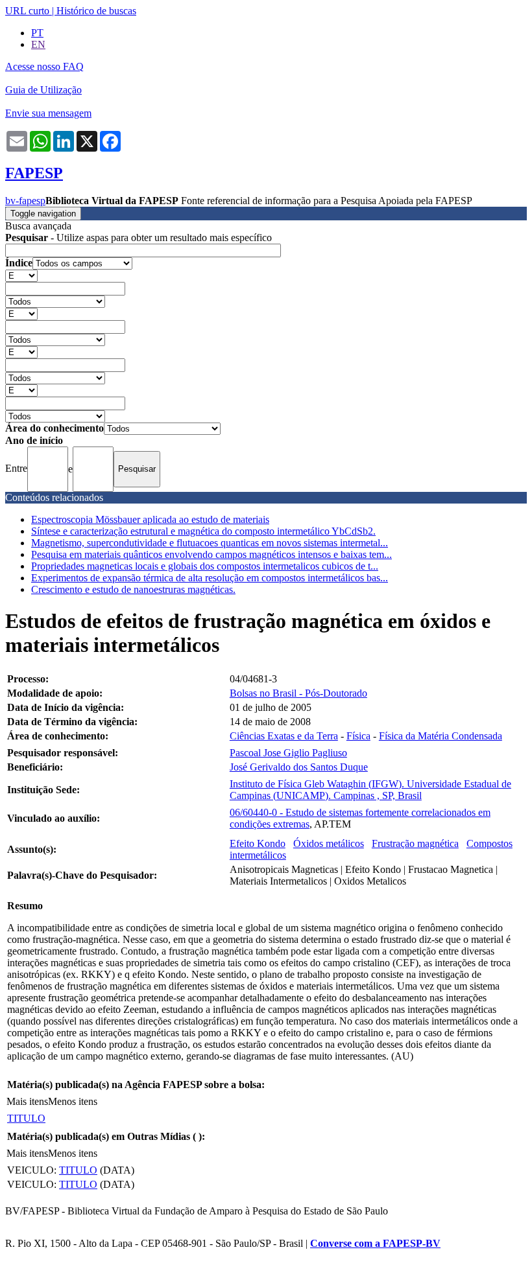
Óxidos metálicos (328, 843)
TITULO (26, 1118)
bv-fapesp (25, 200)
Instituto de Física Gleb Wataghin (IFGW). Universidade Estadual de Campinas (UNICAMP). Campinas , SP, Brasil (370, 789)
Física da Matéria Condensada (440, 735)
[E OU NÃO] (21, 275)
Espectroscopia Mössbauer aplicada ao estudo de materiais (150, 519)
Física (358, 735)
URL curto (27, 10)
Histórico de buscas (96, 10)
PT (37, 32)
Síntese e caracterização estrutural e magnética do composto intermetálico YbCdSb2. (203, 531)
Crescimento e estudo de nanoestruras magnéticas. (133, 589)
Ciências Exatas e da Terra (284, 735)
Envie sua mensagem (48, 113)
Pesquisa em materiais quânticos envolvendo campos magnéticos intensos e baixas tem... (211, 554)
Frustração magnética (415, 843)
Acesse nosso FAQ (44, 66)
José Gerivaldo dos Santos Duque (299, 766)
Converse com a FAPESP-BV (375, 1243)
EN (38, 44)
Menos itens (72, 1101)
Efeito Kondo (257, 843)
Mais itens (27, 1101)
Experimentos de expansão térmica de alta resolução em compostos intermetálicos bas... (209, 577)
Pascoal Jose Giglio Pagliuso (288, 752)
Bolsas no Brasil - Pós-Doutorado (298, 693)
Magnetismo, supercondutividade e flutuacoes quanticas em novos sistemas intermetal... (209, 542)
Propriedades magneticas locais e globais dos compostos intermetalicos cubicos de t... (204, 566)
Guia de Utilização (43, 89)
